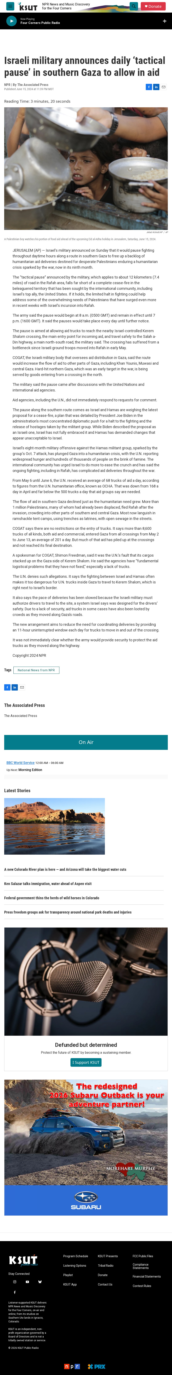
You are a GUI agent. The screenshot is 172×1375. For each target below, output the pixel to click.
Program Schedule (75, 1256)
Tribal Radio (105, 1265)
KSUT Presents (108, 1256)
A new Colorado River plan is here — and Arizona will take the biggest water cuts (65, 869)
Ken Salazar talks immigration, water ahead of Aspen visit (48, 883)
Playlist (68, 1275)
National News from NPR (36, 670)
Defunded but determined (86, 1045)
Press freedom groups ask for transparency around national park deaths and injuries (68, 912)
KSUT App (70, 1284)
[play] (11, 21)
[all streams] (166, 21)
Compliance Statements (141, 1266)
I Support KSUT (86, 1062)
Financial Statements (147, 1276)
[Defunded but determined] (86, 982)
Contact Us (105, 1284)
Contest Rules (142, 1286)
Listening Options (74, 1265)
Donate (155, 6)
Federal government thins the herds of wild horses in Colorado (51, 898)
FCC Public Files (143, 1256)
